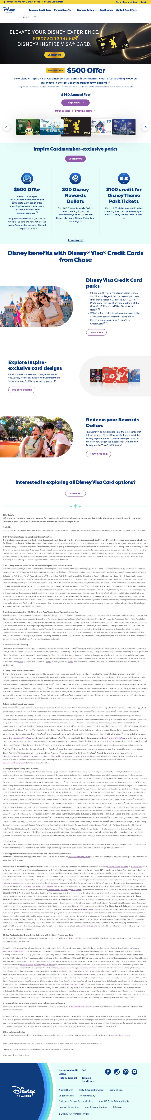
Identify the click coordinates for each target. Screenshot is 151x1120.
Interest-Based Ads (69, 1107)
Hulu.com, (124, 866)
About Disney (66, 1090)
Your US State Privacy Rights (114, 1101)
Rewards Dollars (85, 10)
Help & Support (68, 1078)
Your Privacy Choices (96, 1107)
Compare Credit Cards (40, 10)
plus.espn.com (136, 866)
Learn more (75, 240)
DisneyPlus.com (113, 866)
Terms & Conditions (88, 1079)
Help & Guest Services (91, 1090)
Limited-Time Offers (126, 10)
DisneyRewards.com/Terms (79, 857)
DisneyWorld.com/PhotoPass (113, 738)
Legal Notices (66, 1096)
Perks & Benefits (62, 10)
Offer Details (62, 111)
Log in (144, 2)
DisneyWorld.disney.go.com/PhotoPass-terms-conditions (72, 756)
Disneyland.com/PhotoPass (20, 738)
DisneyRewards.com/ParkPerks (15, 763)
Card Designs (106, 10)
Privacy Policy (87, 1096)
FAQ (84, 1070)
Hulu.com (6, 883)
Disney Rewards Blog (126, 2)
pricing (20, 662)
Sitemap (117, 1107)
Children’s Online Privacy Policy (76, 1101)
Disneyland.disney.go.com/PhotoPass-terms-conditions (25, 756)
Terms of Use (116, 1090)
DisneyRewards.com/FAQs (88, 909)
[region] (75, 127)
